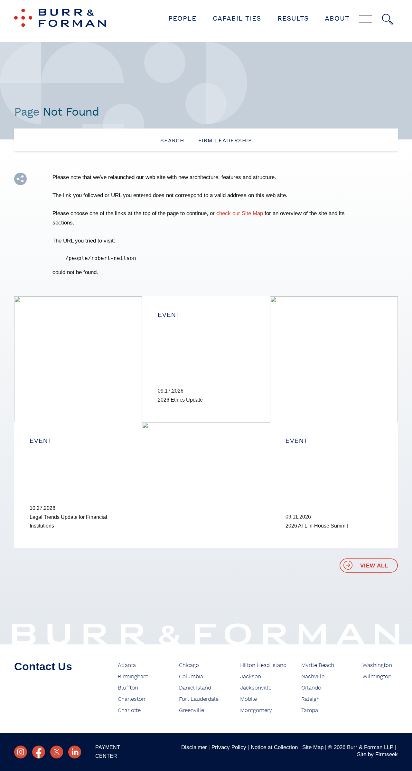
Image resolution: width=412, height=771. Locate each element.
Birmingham (133, 676)
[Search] (387, 19)
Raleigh (310, 699)
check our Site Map (239, 213)
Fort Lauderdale (199, 699)
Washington (377, 665)
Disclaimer (194, 747)
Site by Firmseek (377, 754)
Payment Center (107, 752)
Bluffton (128, 687)
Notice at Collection (274, 747)
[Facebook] (38, 752)
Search (172, 140)
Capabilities (237, 18)
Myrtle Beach (317, 665)
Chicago (189, 665)
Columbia (191, 676)
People (182, 18)
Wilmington (376, 676)
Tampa (309, 710)
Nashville (312, 676)
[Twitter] (56, 752)
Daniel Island (195, 687)
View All (374, 566)
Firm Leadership (225, 140)
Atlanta (127, 665)
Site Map (312, 747)
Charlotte (129, 710)
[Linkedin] (74, 752)
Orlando (311, 687)
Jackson (250, 676)
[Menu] (365, 20)
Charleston (131, 699)
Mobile (248, 699)
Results (293, 18)
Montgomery (256, 710)
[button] (20, 179)
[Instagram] (20, 752)
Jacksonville (255, 687)
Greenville (191, 710)
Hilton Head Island (263, 665)
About (337, 18)
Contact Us (43, 666)
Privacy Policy (228, 747)
